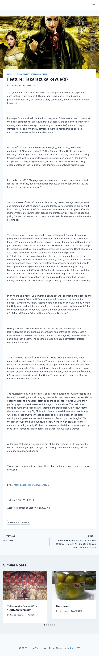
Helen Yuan (63, 611)
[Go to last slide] (7, 597)
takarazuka (13, 522)
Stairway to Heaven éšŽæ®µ (76, 542)
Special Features (39, 74)
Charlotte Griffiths (17, 85)
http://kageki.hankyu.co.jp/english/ (32, 485)
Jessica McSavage (17, 615)
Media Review (23, 74)
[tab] (44, 625)
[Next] (91, 597)
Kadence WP (73, 648)
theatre (25, 522)
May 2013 (11, 74)
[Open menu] (93, 5)
